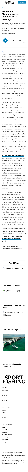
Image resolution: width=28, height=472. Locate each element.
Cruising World (5, 429)
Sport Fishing (5, 437)
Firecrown (19, 460)
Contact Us (4, 395)
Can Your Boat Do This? (12, 285)
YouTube (4, 417)
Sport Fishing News (16, 248)
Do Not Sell (4, 400)
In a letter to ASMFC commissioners (13, 155)
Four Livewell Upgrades (12, 330)
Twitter (3, 412)
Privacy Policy (5, 390)
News (4, 8)
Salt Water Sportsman (7, 434)
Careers (3, 397)
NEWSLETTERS (21, 2)
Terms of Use (5, 393)
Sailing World (5, 432)
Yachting (4, 442)
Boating (3, 427)
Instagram (4, 415)
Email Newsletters (6, 407)
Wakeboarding (5, 439)
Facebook (4, 410)
